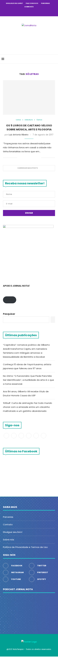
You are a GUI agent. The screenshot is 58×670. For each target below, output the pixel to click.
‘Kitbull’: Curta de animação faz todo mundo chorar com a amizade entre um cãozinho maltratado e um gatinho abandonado (27, 407)
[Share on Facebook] (23, 157)
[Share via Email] (39, 157)
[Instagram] (25, 12)
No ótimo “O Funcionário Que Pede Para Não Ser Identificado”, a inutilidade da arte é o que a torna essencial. (28, 379)
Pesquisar (9, 313)
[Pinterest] (29, 12)
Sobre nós (29, 7)
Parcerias (45, 3)
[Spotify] (37, 12)
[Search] (55, 59)
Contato (8, 524)
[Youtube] (33, 12)
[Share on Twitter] (26, 157)
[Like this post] (19, 157)
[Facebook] (17, 12)
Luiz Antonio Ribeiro (18, 134)
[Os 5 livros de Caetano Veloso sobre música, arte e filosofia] (29, 97)
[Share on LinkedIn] (32, 157)
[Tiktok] (41, 12)
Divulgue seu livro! (14, 3)
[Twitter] (21, 12)
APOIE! (9, 299)
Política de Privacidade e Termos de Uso (25, 547)
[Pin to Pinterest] (29, 157)
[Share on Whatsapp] (35, 157)
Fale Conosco (32, 3)
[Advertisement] (29, 39)
